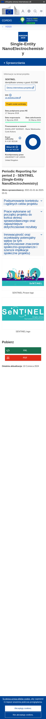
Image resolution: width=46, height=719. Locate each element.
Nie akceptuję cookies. (23, 715)
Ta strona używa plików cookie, (16, 699)
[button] (29, 11)
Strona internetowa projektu (19, 88)
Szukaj (35, 11)
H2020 (8, 27)
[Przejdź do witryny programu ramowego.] (23, 37)
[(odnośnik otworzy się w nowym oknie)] (11, 10)
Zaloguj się (23, 11)
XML (25, 350)
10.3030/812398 (11, 98)
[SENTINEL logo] (23, 313)
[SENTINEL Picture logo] (23, 275)
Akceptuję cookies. (23, 708)
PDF (25, 358)
